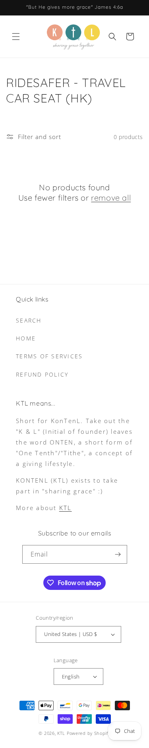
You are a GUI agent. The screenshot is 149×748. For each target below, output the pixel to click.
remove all (111, 198)
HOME (26, 338)
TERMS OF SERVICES (49, 356)
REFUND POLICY (42, 374)
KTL (65, 508)
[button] (16, 36)
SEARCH (29, 320)
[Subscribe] (118, 554)
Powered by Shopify (88, 733)
